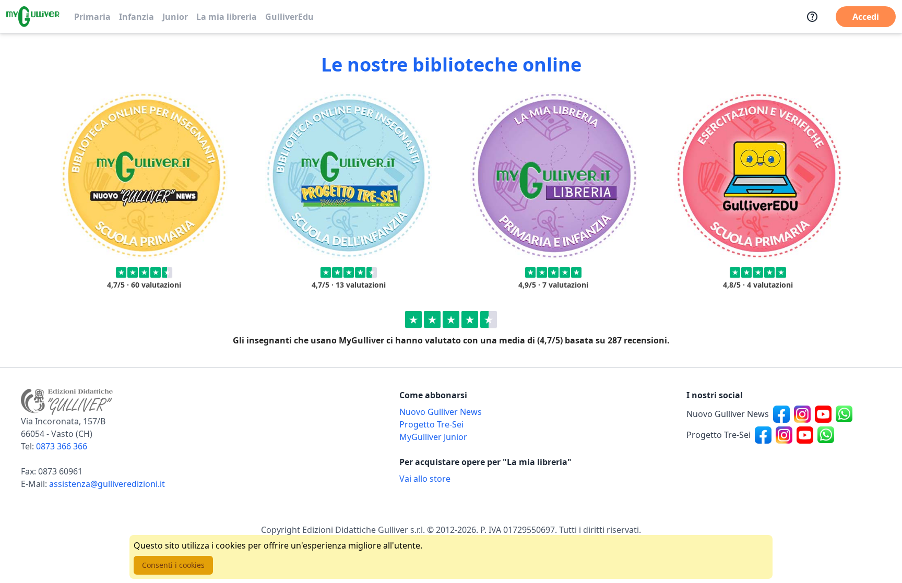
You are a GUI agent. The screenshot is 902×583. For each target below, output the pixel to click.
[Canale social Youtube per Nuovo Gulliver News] (823, 414)
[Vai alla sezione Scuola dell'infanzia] (348, 175)
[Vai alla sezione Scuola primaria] (144, 175)
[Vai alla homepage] (33, 16)
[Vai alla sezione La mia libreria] (553, 175)
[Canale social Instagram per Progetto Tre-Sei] (784, 434)
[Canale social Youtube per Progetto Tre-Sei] (805, 434)
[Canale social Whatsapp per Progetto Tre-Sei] (825, 434)
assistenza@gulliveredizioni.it (107, 484)
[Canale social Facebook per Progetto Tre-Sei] (763, 434)
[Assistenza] (812, 17)
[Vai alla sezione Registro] (757, 175)
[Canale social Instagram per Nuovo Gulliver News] (802, 414)
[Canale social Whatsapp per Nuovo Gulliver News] (844, 414)
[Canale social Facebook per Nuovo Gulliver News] (781, 414)
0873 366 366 (61, 446)
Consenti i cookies (173, 565)
